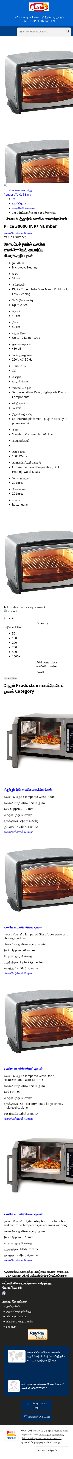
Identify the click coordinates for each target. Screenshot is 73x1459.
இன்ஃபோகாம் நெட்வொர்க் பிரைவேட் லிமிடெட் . (41, 1438)
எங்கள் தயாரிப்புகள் (16, 1316)
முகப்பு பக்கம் (13, 1306)
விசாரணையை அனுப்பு (21, 190)
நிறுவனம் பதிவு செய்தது (19, 1311)
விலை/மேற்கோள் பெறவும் (18, 233)
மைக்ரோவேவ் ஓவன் (23, 208)
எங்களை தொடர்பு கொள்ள (19, 1321)
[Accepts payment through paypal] (37, 1339)
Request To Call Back (17, 195)
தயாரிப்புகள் (19, 203)
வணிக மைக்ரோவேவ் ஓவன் (23, 927)
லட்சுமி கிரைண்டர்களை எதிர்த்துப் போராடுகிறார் (39, 19)
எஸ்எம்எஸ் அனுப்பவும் (39, 1416)
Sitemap (11, 1326)
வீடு (14, 199)
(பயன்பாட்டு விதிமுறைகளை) (51, 1434)
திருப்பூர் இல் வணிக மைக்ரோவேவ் (28, 789)
